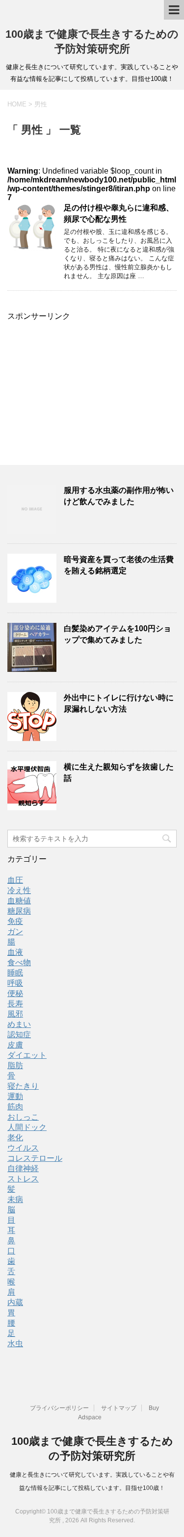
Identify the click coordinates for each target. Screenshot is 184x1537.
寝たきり (23, 1086)
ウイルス (23, 1148)
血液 (15, 952)
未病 (15, 1199)
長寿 (15, 1003)
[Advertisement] (92, 380)
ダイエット (27, 1055)
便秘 (15, 993)
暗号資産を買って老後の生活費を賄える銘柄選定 (119, 565)
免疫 (15, 921)
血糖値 (19, 901)
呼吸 (15, 983)
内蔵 (15, 1302)
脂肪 (15, 1065)
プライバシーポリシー (59, 1408)
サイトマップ (118, 1408)
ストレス (23, 1179)
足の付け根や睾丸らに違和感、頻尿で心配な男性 (119, 213)
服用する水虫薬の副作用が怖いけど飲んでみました (119, 496)
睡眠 (15, 973)
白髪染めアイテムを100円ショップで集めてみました (117, 634)
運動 (15, 1096)
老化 (15, 1137)
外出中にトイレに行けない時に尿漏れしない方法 (119, 703)
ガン (15, 931)
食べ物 (19, 962)
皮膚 (15, 1045)
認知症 (19, 1034)
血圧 (15, 880)
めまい (19, 1024)
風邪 (15, 1014)
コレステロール (34, 1158)
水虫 (15, 1343)
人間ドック (27, 1127)
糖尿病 (19, 911)
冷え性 (19, 890)
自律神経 (23, 1168)
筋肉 (15, 1106)
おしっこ (23, 1117)
